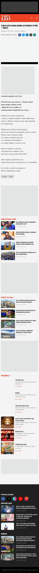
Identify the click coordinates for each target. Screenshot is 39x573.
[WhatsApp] (34, 34)
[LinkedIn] (27, 34)
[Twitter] (9, 499)
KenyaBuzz (5, 375)
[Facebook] (19, 34)
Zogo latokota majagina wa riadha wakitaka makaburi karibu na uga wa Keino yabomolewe (26, 555)
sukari (11, 176)
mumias (4, 176)
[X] (23, 34)
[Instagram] (26, 499)
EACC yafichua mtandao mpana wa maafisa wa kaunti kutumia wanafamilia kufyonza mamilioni (25, 538)
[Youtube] (20, 499)
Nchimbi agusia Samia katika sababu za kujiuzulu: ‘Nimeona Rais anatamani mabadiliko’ (26, 516)
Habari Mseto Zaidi (8, 219)
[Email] (30, 34)
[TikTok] (15, 499)
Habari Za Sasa (7, 297)
